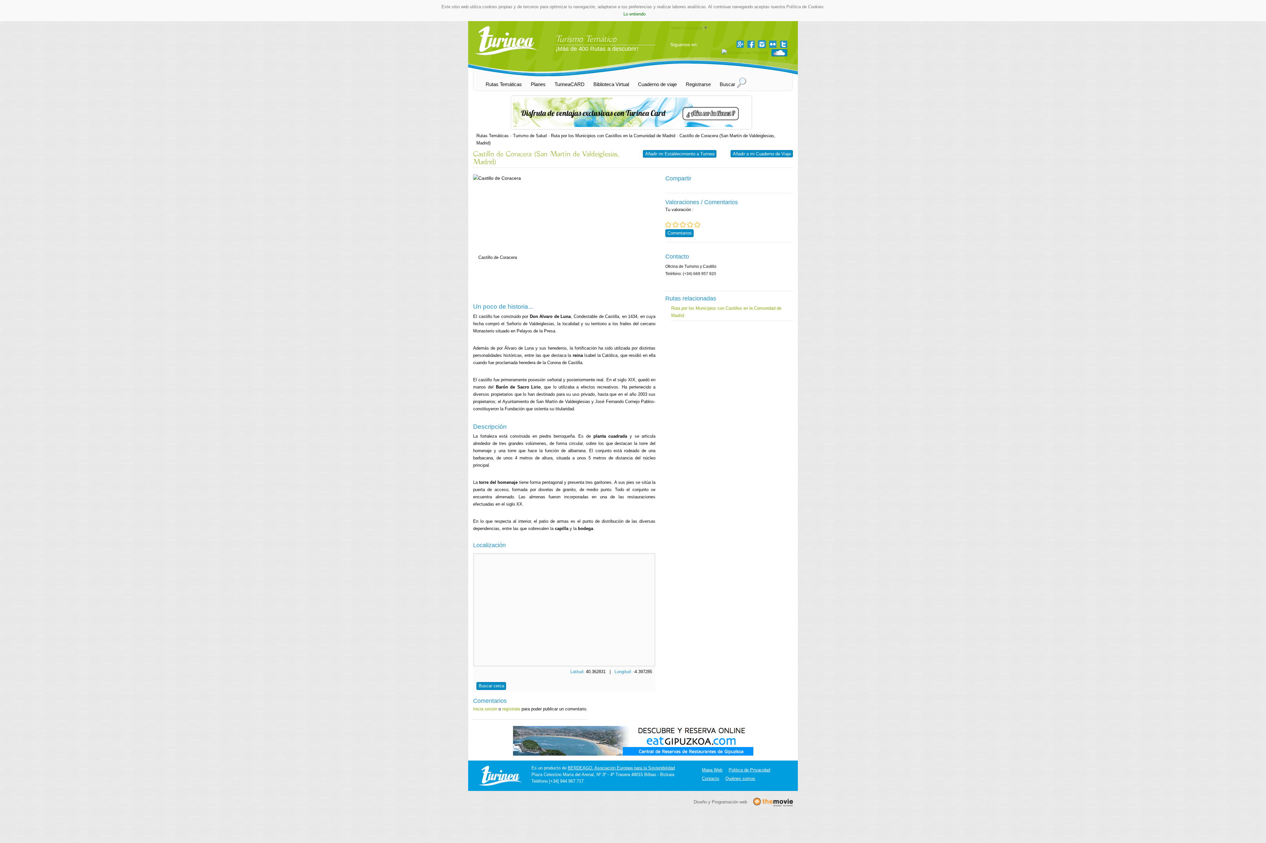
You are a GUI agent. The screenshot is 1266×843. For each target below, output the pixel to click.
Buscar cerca (491, 685)
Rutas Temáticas (492, 135)
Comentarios (680, 233)
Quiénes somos (740, 778)
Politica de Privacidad (749, 769)
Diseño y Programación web (720, 801)
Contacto (710, 778)
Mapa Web (712, 769)
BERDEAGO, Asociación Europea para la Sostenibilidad (621, 767)
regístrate (511, 708)
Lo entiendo (634, 14)
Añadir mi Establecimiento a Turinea (679, 153)
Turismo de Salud (530, 135)
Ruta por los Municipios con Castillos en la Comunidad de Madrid (613, 135)
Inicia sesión (485, 708)
